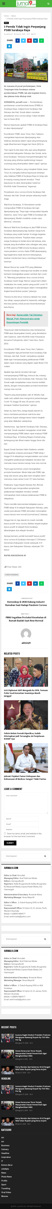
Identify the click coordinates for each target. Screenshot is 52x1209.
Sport (3, 1185)
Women (4, 1196)
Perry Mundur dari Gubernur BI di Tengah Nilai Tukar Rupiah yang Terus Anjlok (32, 1068)
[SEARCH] (45, 856)
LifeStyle (5, 1169)
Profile (4, 1181)
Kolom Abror (7, 1165)
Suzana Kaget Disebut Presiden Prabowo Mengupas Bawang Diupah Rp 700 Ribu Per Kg (33, 1037)
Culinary (5, 1149)
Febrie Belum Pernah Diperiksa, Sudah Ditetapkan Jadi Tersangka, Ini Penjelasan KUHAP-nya (24, 736)
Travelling (5, 1188)
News (6, 23)
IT (2, 1161)
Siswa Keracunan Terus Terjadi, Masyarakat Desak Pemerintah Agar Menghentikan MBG (31, 1053)
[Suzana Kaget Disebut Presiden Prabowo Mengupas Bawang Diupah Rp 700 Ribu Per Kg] (7, 1038)
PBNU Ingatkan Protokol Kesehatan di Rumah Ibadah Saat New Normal (26, 619)
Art (2, 1137)
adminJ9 (9, 34)
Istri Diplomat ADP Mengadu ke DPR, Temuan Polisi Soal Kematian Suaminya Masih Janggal (26, 693)
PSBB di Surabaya (11, 574)
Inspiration (6, 1157)
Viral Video (6, 1192)
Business (5, 1145)
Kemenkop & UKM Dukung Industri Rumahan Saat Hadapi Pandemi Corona (26, 603)
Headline (5, 1153)
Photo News (6, 1177)
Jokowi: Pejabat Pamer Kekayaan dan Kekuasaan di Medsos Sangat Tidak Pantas (25, 778)
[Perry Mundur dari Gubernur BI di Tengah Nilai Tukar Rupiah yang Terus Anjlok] (7, 1070)
